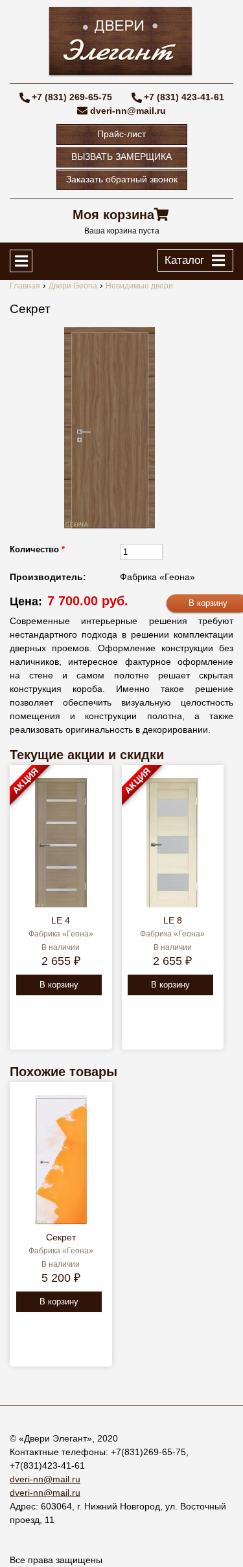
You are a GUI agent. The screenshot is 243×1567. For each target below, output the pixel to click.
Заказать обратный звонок (122, 179)
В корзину (59, 984)
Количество (37, 549)
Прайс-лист (121, 134)
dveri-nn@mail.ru (128, 110)
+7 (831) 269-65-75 (72, 97)
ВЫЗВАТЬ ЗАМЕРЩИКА (121, 156)
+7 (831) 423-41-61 (184, 97)
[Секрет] (109, 427)
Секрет (61, 1237)
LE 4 (60, 920)
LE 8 (172, 920)
